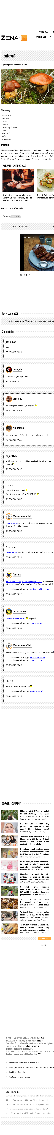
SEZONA (15, 216)
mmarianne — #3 (13, 581)
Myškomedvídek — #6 (40, 589)
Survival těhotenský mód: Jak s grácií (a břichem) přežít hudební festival (29, 1095)
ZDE (42, 1037)
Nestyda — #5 (36, 691)
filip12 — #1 (11, 552)
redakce (39, 1040)
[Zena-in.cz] (15, 38)
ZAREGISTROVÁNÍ (40, 321)
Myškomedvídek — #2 (32, 581)
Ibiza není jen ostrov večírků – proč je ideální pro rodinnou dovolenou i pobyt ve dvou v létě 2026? (29, 1100)
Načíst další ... (44, 938)
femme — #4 (12, 523)
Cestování (43, 32)
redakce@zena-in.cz (33, 1046)
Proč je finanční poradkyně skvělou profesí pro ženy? (27, 1108)
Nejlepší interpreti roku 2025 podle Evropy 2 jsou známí (28, 1113)
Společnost (40, 37)
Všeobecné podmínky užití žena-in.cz (24, 1062)
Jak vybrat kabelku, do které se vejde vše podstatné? (27, 1104)
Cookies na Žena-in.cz (18, 1072)
